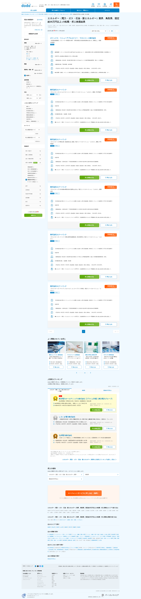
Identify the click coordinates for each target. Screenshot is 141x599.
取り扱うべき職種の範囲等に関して (84, 566)
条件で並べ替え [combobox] (96, 31)
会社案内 (97, 590)
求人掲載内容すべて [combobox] (30, 129)
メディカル (39, 578)
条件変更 (39, 19)
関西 (53, 582)
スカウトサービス (26, 579)
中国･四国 (41, 14)
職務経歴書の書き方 (100, 575)
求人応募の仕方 (86, 576)
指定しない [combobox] (29, 95)
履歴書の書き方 (91, 575)
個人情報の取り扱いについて (33, 595)
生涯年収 (96, 578)
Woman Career (40, 586)
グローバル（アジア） (41, 585)
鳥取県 (45, 14)
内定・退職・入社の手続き (103, 576)
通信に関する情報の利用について (69, 566)
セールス (39, 579)
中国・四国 (54, 583)
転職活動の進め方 (83, 575)
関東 (53, 578)
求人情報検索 (25, 576)
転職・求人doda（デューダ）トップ (30, 14)
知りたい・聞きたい (83, 10)
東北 (53, 576)
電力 (27, 53)
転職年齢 (105, 578)
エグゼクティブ (40, 583)
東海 (53, 579)
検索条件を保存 (33, 33)
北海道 (53, 575)
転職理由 (101, 578)
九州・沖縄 (54, 585)
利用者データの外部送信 (97, 566)
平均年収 (92, 578)
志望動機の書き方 (108, 575)
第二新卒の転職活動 (114, 576)
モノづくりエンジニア (41, 576)
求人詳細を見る (89, 80)
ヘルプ (116, 566)
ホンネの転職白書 (92, 579)
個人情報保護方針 (31, 597)
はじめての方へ (26, 575)
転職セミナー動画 (66, 578)
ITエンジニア (40, 575)
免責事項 (106, 566)
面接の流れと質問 (93, 576)
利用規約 (60, 566)
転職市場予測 (85, 579)
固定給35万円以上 (53, 479)
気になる (109, 80)
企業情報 (103, 579)
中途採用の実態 (111, 578)
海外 (53, 586)
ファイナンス (40, 580)
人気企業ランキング (85, 578)
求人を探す (34, 10)
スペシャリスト (40, 582)
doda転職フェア (66, 576)
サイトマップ (112, 566)
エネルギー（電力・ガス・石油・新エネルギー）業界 (60, 14)
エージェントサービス (27, 578)
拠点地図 (103, 590)
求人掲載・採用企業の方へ (112, 590)
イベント (107, 10)
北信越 (53, 580)
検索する (33, 215)
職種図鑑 (99, 579)
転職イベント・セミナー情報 (69, 575)
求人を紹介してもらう (58, 10)
